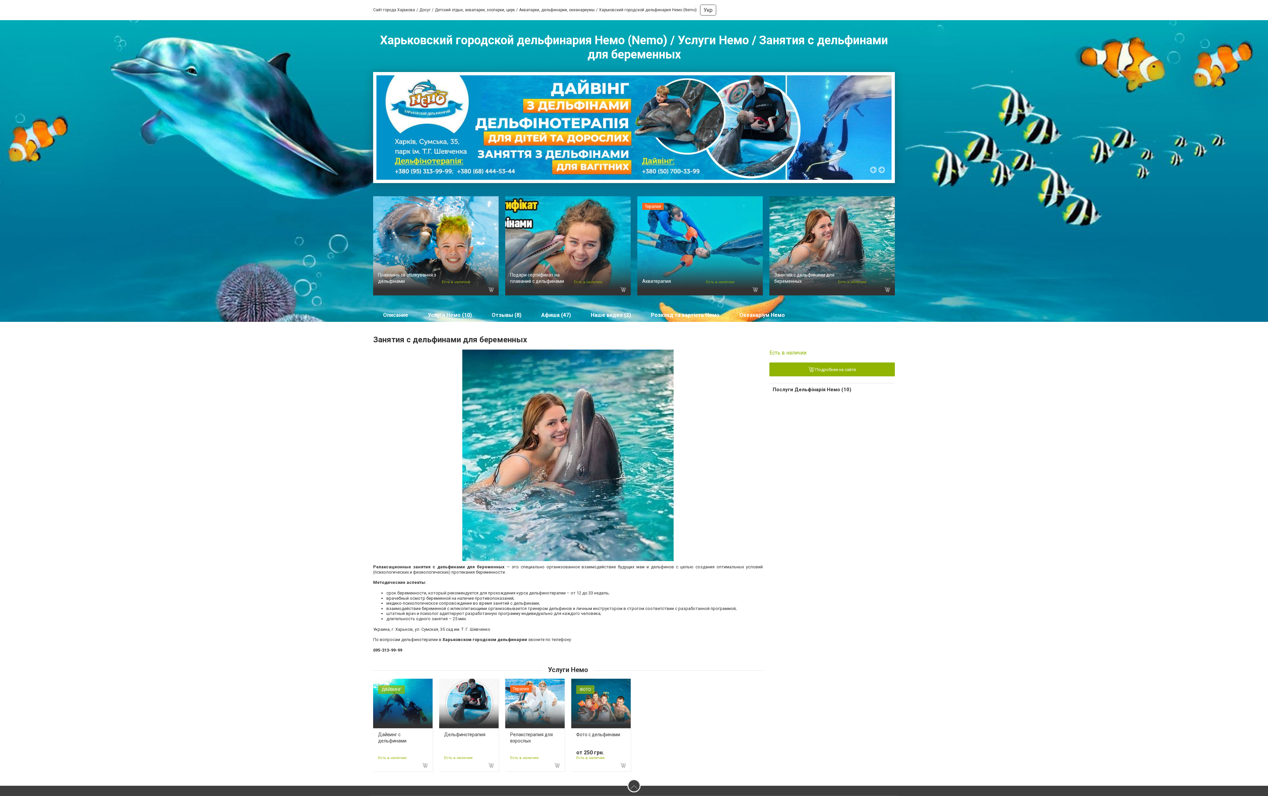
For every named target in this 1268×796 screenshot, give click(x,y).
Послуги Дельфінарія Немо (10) (812, 390)
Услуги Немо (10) (450, 315)
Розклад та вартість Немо (685, 315)
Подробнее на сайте (835, 369)
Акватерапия (656, 281)
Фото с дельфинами (598, 734)
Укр (708, 10)
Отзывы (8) (506, 315)
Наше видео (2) (611, 315)
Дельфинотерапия (464, 734)
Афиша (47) (556, 315)
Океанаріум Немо (762, 315)
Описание (395, 315)
